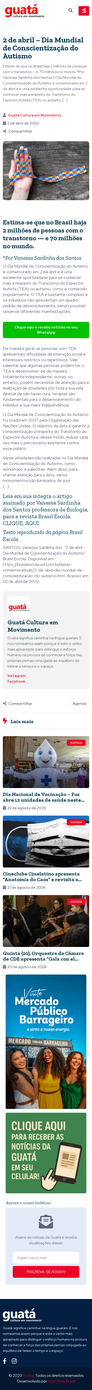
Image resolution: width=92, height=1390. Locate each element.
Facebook (16, 681)
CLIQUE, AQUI (21, 523)
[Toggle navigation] (84, 11)
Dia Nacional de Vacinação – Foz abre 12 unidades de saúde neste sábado (42, 800)
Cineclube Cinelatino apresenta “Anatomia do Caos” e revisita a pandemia (41, 879)
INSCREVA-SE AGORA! (46, 1271)
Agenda (80, 703)
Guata (28, 1375)
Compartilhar (20, 131)
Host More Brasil (61, 1381)
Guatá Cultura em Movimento (34, 115)
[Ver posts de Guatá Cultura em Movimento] (19, 607)
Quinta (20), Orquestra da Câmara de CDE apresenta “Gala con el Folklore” (43, 959)
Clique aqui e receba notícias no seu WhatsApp (46, 330)
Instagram (17, 675)
